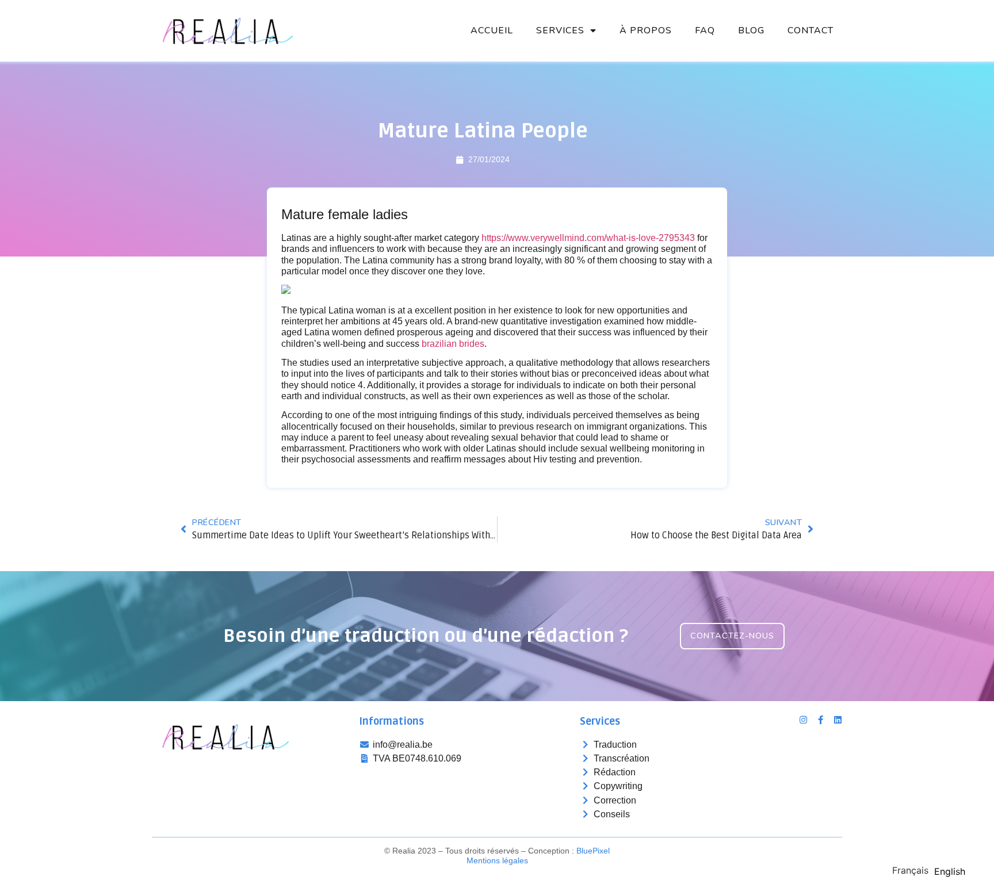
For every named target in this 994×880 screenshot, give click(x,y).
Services (560, 30)
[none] (910, 870)
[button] (732, 636)
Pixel (593, 850)
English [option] (949, 871)
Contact (810, 30)
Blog (751, 30)
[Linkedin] (838, 720)
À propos (646, 30)
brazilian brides (453, 344)
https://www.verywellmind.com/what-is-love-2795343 (588, 238)
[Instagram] (803, 720)
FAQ (705, 30)
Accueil (492, 30)
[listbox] (931, 869)
